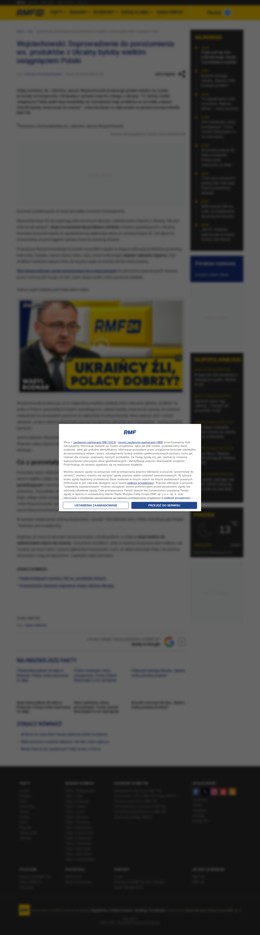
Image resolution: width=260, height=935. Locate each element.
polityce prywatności (140, 482)
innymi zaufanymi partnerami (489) (140, 442)
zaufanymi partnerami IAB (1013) (94, 442)
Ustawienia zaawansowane (96, 505)
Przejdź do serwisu (164, 505)
